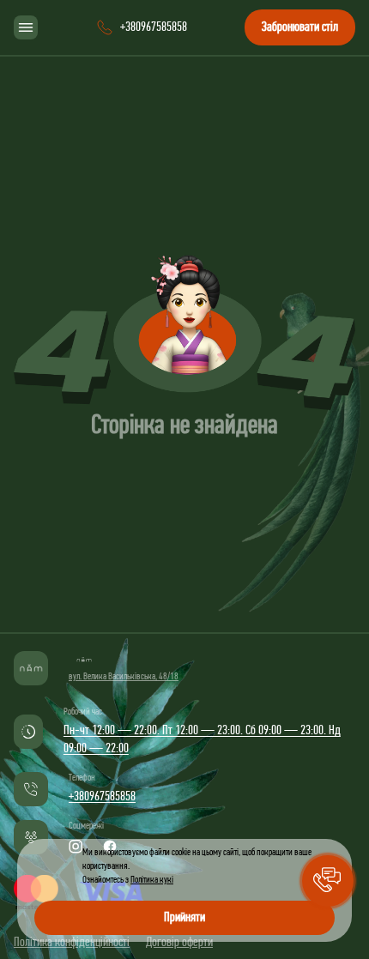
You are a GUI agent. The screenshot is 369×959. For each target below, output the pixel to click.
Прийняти (184, 918)
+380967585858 (102, 797)
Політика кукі (151, 880)
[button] (328, 881)
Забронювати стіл (300, 27)
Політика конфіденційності (72, 943)
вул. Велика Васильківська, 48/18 (123, 677)
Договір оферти (179, 943)
